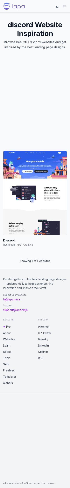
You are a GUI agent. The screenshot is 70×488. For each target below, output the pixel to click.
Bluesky (43, 339)
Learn (6, 345)
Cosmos (43, 351)
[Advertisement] (35, 105)
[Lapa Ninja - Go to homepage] (14, 6)
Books (7, 351)
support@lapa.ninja (15, 310)
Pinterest (43, 326)
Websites (9, 339)
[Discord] (35, 193)
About (7, 333)
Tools (6, 358)
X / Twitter (44, 333)
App (19, 244)
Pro (8, 326)
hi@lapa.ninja (11, 299)
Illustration (9, 244)
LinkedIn (43, 345)
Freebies (9, 370)
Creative (28, 244)
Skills (6, 364)
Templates (10, 376)
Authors (8, 382)
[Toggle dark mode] (57, 6)
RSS (40, 358)
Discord (9, 240)
